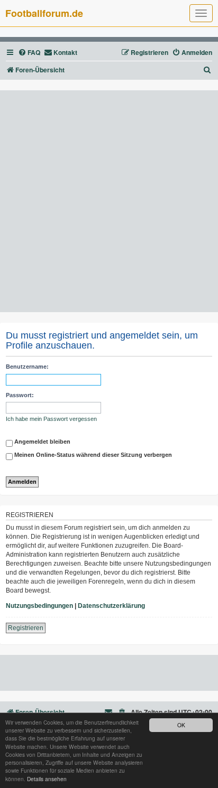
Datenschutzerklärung (111, 605)
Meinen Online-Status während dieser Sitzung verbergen (92, 455)
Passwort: (20, 395)
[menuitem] (29, 52)
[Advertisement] (109, 201)
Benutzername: (27, 366)
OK (181, 725)
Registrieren (25, 628)
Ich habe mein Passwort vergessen (51, 419)
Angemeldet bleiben (41, 441)
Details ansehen (47, 779)
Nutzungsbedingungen (39, 605)
